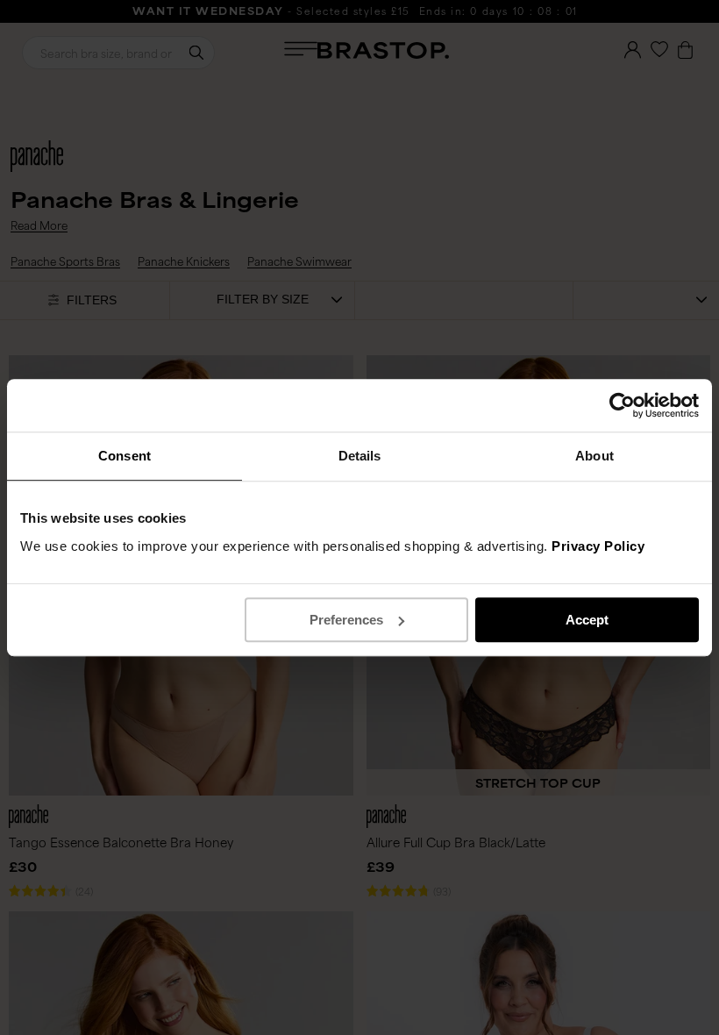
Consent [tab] (124, 455)
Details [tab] (359, 455)
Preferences (346, 619)
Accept (587, 619)
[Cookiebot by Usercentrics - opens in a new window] (622, 405)
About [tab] (594, 455)
